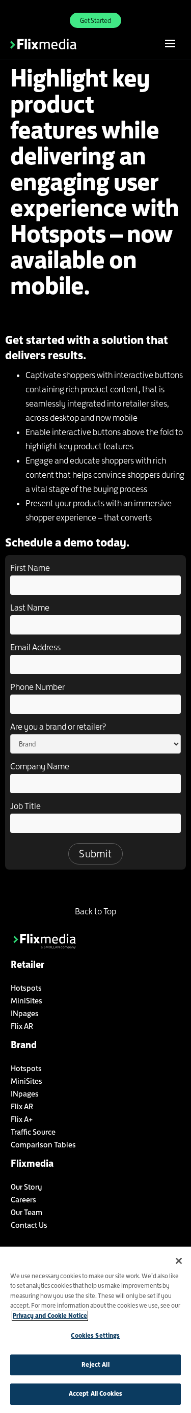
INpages (25, 1013)
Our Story (26, 1187)
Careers (23, 1199)
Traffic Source (33, 1132)
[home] (56, 43)
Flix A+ (22, 1119)
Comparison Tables (43, 1144)
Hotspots (26, 988)
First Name (30, 568)
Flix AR (22, 1026)
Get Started (95, 20)
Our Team (26, 1212)
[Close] (179, 1261)
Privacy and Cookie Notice (50, 1316)
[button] (170, 43)
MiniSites (26, 1000)
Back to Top (95, 911)
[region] (95, 1330)
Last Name (29, 607)
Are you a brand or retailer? (58, 727)
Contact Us (29, 1225)
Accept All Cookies (95, 1394)
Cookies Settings (95, 1336)
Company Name (39, 766)
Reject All (95, 1365)
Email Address (35, 647)
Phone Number (37, 687)
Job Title (25, 806)
